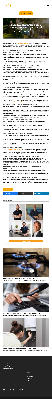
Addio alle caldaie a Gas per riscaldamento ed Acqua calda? (19, 348)
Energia (30, 31)
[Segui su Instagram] (5, 392)
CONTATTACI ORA (7, 189)
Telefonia (30, 376)
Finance (30, 380)
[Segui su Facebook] (3, 392)
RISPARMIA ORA (26, 13)
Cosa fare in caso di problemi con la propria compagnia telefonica (21, 313)
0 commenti (35, 31)
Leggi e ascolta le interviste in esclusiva (20, 239)
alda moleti (18, 31)
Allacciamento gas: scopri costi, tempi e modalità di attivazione (20, 278)
